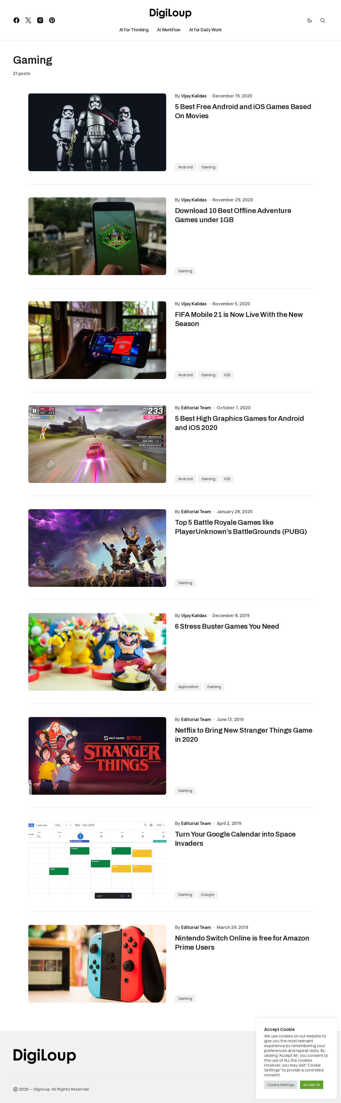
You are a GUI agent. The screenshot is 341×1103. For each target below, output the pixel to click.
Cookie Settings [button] (280, 1084)
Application (188, 686)
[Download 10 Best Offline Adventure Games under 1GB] (97, 236)
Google (207, 894)
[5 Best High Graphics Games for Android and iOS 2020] (97, 444)
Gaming (208, 167)
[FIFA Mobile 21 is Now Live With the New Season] (97, 340)
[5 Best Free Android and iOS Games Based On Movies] (97, 132)
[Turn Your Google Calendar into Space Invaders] (97, 860)
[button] (309, 20)
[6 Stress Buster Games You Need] (97, 652)
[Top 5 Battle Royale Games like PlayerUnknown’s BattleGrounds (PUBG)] (97, 548)
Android (185, 167)
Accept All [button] (311, 1084)
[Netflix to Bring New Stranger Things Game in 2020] (97, 756)
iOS (227, 374)
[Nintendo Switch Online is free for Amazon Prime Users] (97, 964)
